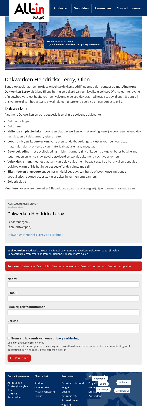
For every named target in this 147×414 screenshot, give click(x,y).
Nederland (94, 387)
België (92, 383)
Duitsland (94, 391)
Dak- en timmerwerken (65, 266)
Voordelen (81, 8)
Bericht (13, 321)
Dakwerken (28, 266)
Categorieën (41, 387)
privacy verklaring (66, 338)
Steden (38, 383)
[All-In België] (29, 11)
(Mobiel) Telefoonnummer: (27, 307)
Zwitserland (95, 396)
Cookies (39, 396)
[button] (19, 358)
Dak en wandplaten (119, 266)
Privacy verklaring (45, 391)
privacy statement (90, 44)
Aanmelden (102, 8)
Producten (61, 8)
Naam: (12, 279)
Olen (11, 227)
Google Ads (68, 409)
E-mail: (12, 293)
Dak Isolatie (43, 266)
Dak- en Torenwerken (93, 266)
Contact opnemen (129, 8)
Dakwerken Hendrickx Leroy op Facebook (35, 235)
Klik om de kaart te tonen (60, 41)
